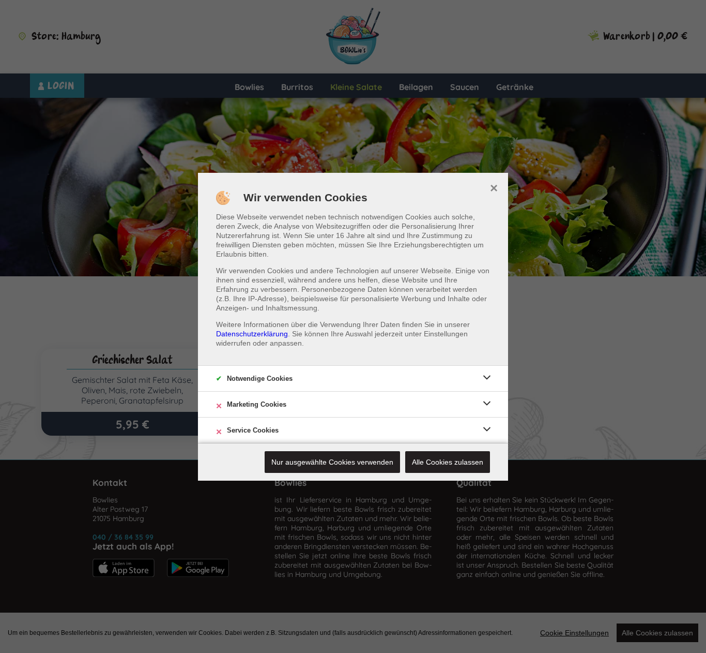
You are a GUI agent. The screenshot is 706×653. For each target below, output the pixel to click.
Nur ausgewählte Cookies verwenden (332, 462)
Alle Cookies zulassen (447, 462)
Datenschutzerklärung (252, 334)
